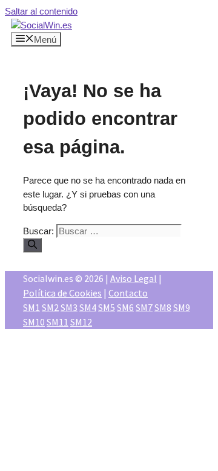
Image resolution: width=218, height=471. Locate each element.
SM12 (81, 322)
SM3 (69, 307)
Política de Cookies (62, 293)
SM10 (34, 322)
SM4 (87, 307)
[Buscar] (32, 245)
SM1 (31, 307)
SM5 (106, 307)
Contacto (128, 293)
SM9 (181, 307)
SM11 (57, 322)
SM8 (162, 307)
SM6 (125, 307)
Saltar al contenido (41, 11)
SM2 (50, 307)
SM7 (144, 307)
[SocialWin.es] (41, 25)
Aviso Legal (133, 278)
